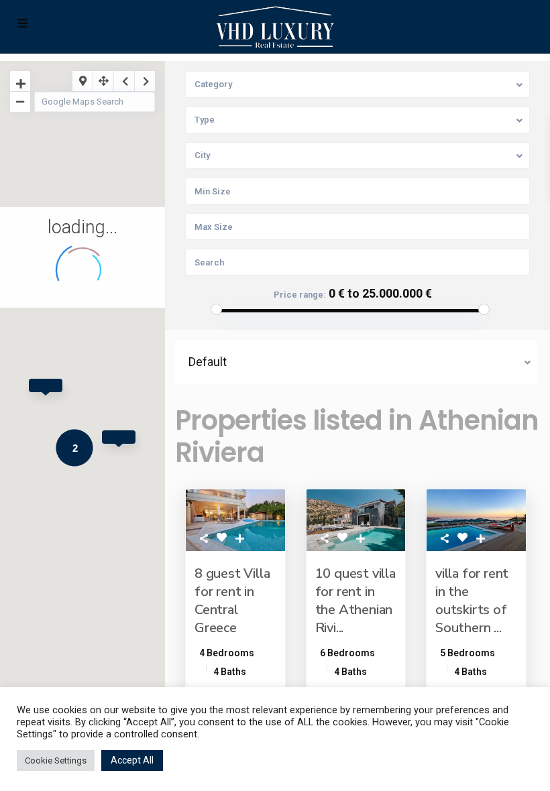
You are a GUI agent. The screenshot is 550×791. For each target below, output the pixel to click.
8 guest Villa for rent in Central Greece (232, 600)
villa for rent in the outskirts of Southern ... (471, 600)
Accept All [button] (132, 760)
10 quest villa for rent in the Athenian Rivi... (355, 600)
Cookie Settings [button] (56, 760)
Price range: (300, 295)
